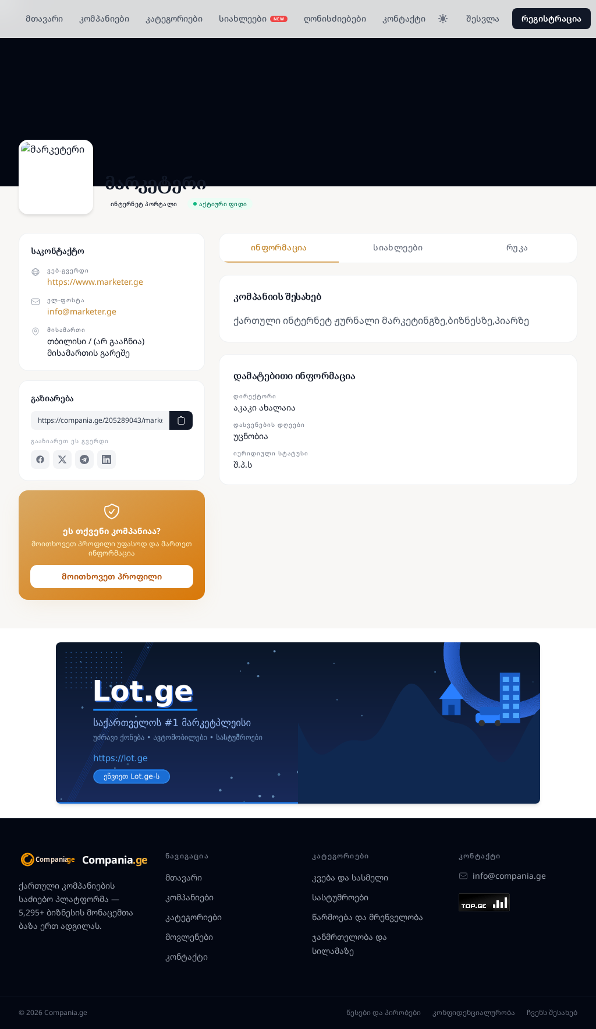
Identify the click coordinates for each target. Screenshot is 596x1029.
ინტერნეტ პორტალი (144, 204)
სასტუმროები (340, 897)
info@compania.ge (509, 875)
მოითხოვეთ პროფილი (112, 576)
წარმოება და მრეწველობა (367, 916)
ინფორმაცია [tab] (279, 247)
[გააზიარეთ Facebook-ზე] (40, 459)
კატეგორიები (174, 18)
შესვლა (482, 18)
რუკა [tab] (517, 247)
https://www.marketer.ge (95, 281)
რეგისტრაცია (551, 18)
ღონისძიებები (335, 18)
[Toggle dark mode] (442, 18)
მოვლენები (189, 936)
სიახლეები (251, 18)
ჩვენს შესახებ (552, 1012)
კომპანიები (104, 18)
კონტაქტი (403, 18)
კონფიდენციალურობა (473, 1012)
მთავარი (44, 18)
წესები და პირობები (383, 1012)
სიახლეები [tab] (398, 247)
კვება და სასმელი (350, 877)
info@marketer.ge (81, 311)
